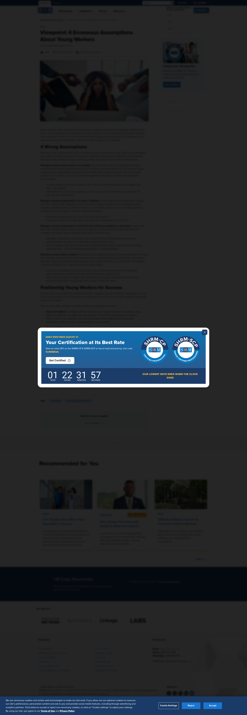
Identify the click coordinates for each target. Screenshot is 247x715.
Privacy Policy (67, 710)
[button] (60, 360)
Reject (191, 705)
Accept (212, 705)
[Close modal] (204, 332)
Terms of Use (48, 710)
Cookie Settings (168, 705)
